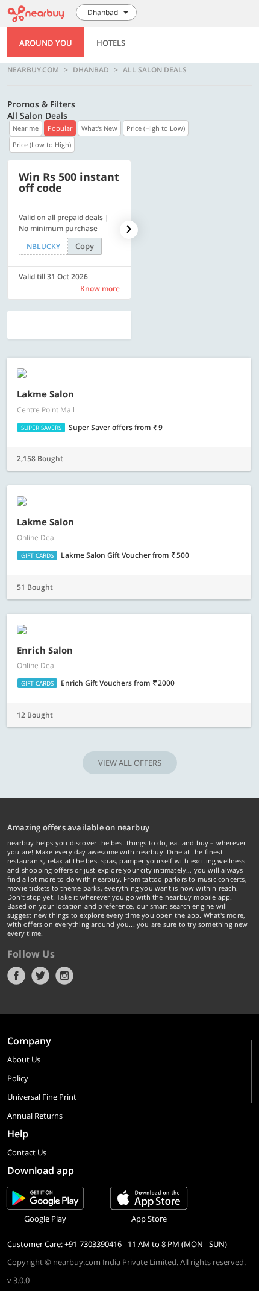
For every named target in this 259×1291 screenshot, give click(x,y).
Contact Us (26, 1152)
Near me (26, 128)
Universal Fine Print (41, 1096)
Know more (100, 288)
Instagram (64, 976)
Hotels (110, 42)
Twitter (40, 976)
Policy (17, 1078)
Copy (84, 246)
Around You (45, 42)
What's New (99, 128)
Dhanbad (91, 70)
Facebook (16, 976)
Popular (60, 128)
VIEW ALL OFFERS (129, 762)
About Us (23, 1059)
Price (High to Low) (155, 128)
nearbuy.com (33, 70)
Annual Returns (35, 1115)
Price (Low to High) (42, 144)
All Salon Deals (155, 70)
